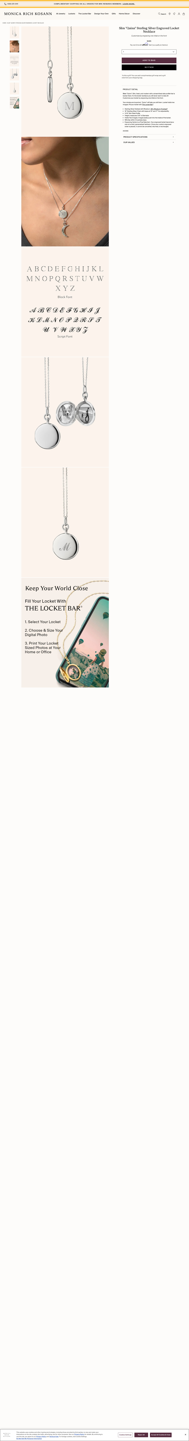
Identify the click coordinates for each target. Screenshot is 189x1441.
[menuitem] (60, 14)
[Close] (185, 1434)
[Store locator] (170, 14)
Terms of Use (54, 1436)
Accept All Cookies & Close (160, 1435)
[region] (94, 1435)
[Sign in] (179, 14)
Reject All (141, 1435)
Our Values (129, 142)
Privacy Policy (79, 1434)
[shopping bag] (184, 14)
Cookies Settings (125, 1435)
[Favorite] (174, 14)
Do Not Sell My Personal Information (29, 1438)
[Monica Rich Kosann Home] (28, 14)
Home (4, 23)
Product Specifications (135, 137)
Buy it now (149, 67)
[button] (182, 14)
